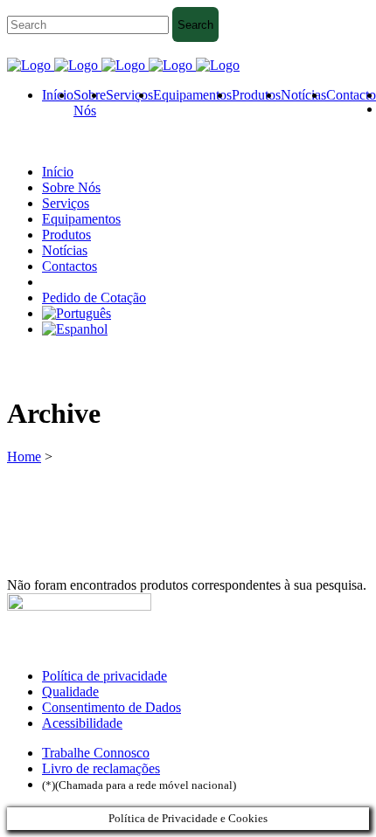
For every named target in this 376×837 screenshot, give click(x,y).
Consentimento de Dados (111, 707)
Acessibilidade (82, 723)
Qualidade (70, 691)
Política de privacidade (104, 675)
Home (24, 456)
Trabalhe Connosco (96, 752)
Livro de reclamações (101, 768)
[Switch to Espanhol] (75, 329)
